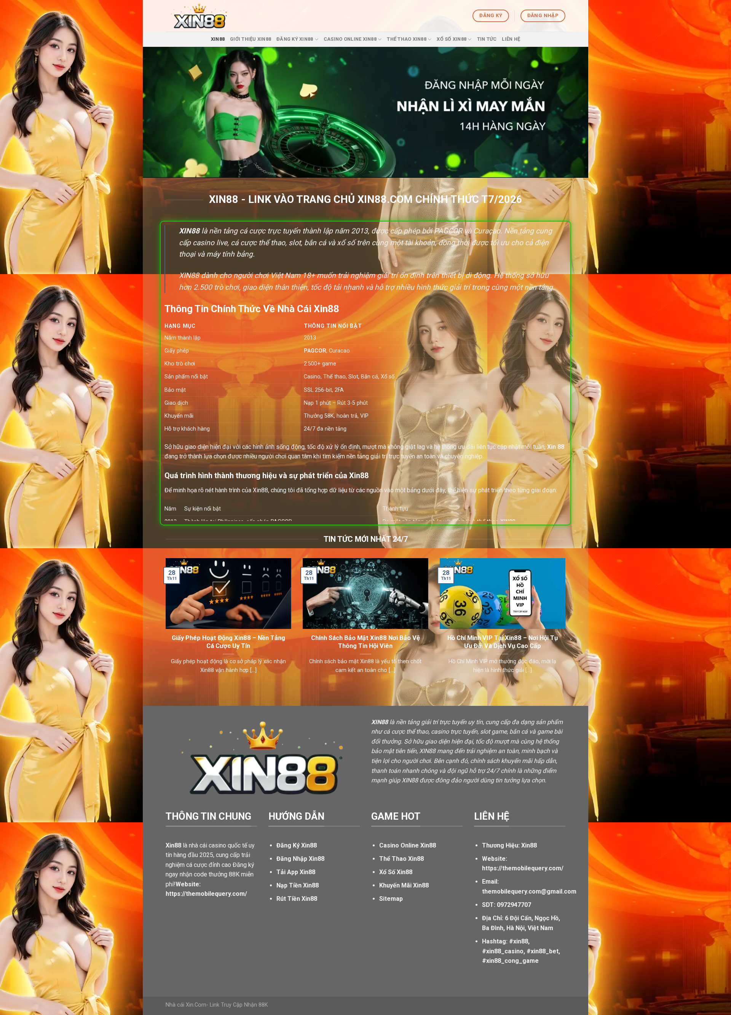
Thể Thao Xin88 (406, 39)
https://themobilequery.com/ (522, 868)
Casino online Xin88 (350, 39)
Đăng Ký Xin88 (294, 39)
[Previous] (164, 625)
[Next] (567, 625)
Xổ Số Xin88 (451, 39)
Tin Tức (487, 39)
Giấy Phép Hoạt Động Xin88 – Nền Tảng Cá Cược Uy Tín (228, 642)
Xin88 (218, 39)
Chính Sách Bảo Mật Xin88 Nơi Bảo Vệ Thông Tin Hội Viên (365, 642)
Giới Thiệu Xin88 (250, 39)
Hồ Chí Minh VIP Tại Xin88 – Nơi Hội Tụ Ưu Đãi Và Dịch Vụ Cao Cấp (502, 642)
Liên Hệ (511, 39)
